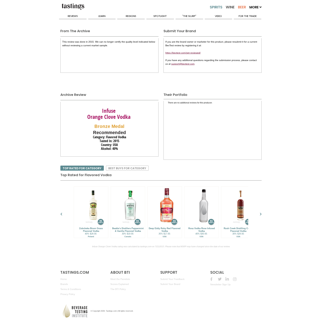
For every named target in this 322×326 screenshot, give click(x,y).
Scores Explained (119, 284)
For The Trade (248, 16)
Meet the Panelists (120, 279)
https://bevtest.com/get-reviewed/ (183, 52)
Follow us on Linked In (229, 279)
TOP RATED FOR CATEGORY (82, 168)
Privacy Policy (67, 294)
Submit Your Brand (170, 284)
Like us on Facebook (214, 279)
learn (101, 16)
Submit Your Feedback (172, 279)
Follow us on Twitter (221, 279)
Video (218, 16)
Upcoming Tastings (236, 279)
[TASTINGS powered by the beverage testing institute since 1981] (73, 8)
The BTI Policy (118, 289)
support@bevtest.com (183, 64)
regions (131, 16)
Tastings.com (111, 311)
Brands (64, 284)
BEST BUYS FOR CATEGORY (127, 168)
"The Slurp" (189, 16)
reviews (73, 16)
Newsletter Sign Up (220, 284)
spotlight (160, 16)
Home (63, 279)
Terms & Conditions (70, 289)
